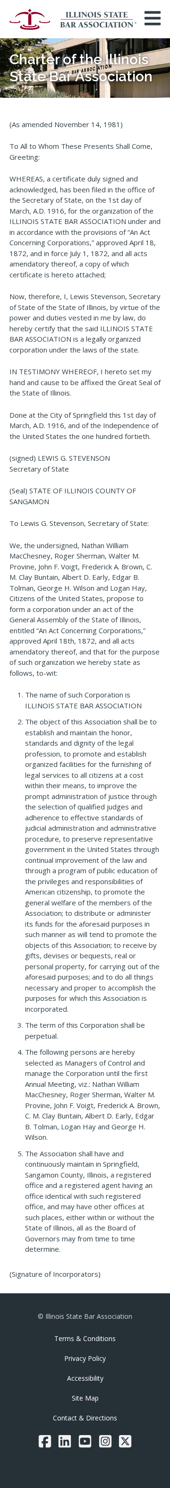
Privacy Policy (85, 1358)
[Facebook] (45, 1441)
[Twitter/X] (125, 1441)
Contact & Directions (85, 1417)
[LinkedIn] (65, 1441)
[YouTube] (85, 1441)
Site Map (85, 1397)
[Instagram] (105, 1441)
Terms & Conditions (85, 1338)
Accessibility (85, 1378)
